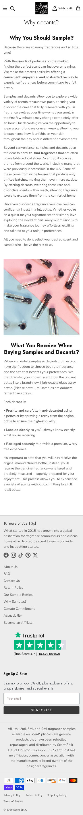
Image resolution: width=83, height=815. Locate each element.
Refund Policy (33, 795)
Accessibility (13, 615)
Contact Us (12, 581)
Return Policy (13, 587)
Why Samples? (15, 601)
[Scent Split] (41, 8)
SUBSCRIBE (41, 710)
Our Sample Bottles (18, 594)
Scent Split (19, 809)
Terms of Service (13, 801)
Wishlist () (65, 8)
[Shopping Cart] (78, 8)
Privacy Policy (12, 795)
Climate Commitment (19, 608)
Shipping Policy (56, 795)
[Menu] (5, 8)
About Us (10, 567)
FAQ (7, 573)
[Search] (14, 8)
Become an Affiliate (18, 622)
